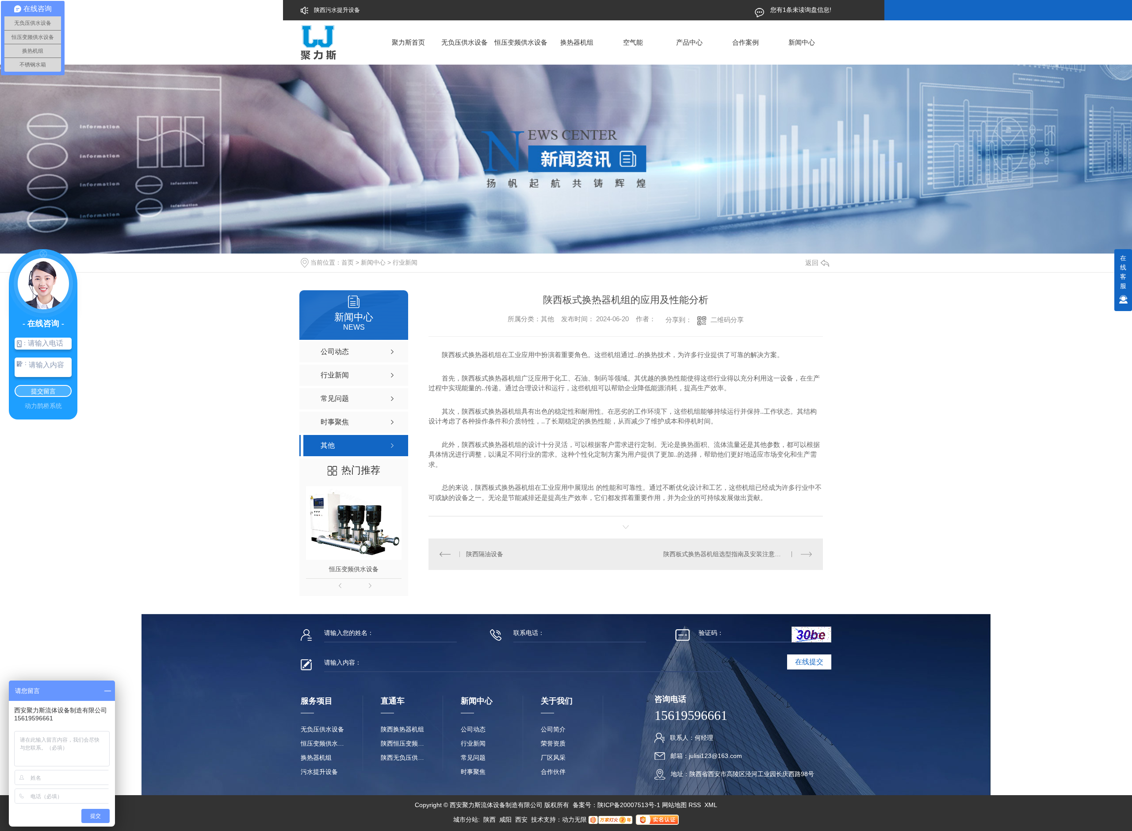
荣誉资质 (553, 743)
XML (710, 804)
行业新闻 (405, 262)
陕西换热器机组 (402, 729)
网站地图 (674, 804)
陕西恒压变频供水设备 (403, 743)
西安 (521, 819)
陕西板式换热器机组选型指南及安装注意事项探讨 (731, 554)
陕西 (489, 819)
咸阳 (505, 819)
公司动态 (473, 729)
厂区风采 (553, 757)
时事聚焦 (473, 771)
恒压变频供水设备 (520, 42)
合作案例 (745, 42)
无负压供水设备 (464, 42)
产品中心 (689, 42)
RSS (695, 804)
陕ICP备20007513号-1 (628, 804)
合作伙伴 (553, 771)
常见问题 (473, 757)
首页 (347, 262)
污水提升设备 (319, 771)
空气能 (633, 42)
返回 (811, 262)
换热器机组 (576, 42)
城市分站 (465, 819)
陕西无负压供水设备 (403, 757)
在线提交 (809, 662)
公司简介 (553, 729)
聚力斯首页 (408, 42)
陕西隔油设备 (484, 554)
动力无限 (574, 819)
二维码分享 (727, 319)
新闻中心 (801, 42)
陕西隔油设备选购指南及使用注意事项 (363, 10)
